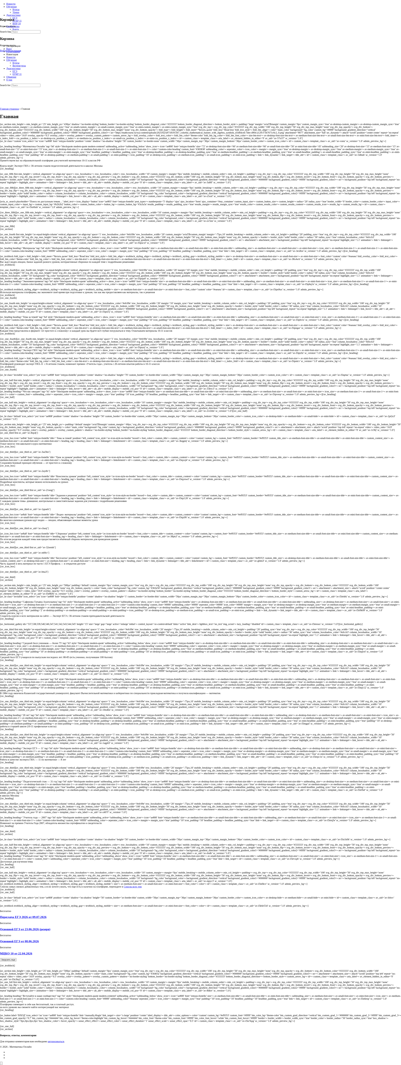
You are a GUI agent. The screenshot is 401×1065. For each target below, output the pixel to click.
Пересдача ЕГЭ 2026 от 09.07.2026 (23, 917)
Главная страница (9, 109)
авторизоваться (56, 1041)
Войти (3, 50)
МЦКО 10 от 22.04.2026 (16, 953)
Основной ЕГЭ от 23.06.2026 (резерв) (25, 929)
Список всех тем (133, 886)
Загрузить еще (8, 960)
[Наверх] (1, 1063)
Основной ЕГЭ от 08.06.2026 (19, 941)
